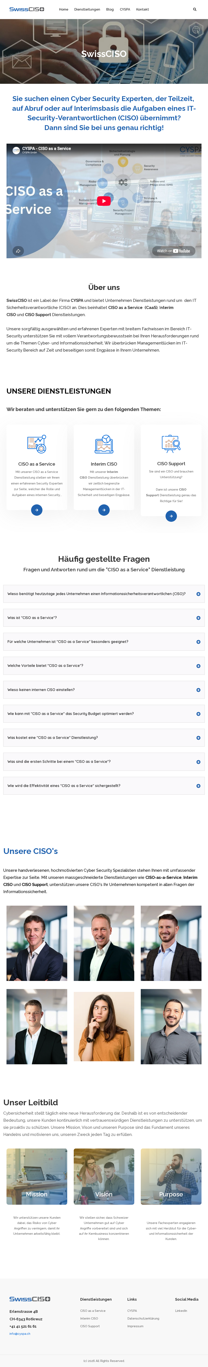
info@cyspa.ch (20, 1334)
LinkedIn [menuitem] (181, 1311)
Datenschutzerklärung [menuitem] (143, 1318)
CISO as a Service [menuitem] (93, 1311)
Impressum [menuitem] (135, 1326)
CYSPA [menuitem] (132, 1311)
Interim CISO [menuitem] (89, 1318)
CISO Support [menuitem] (90, 1326)
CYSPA (77, 300)
